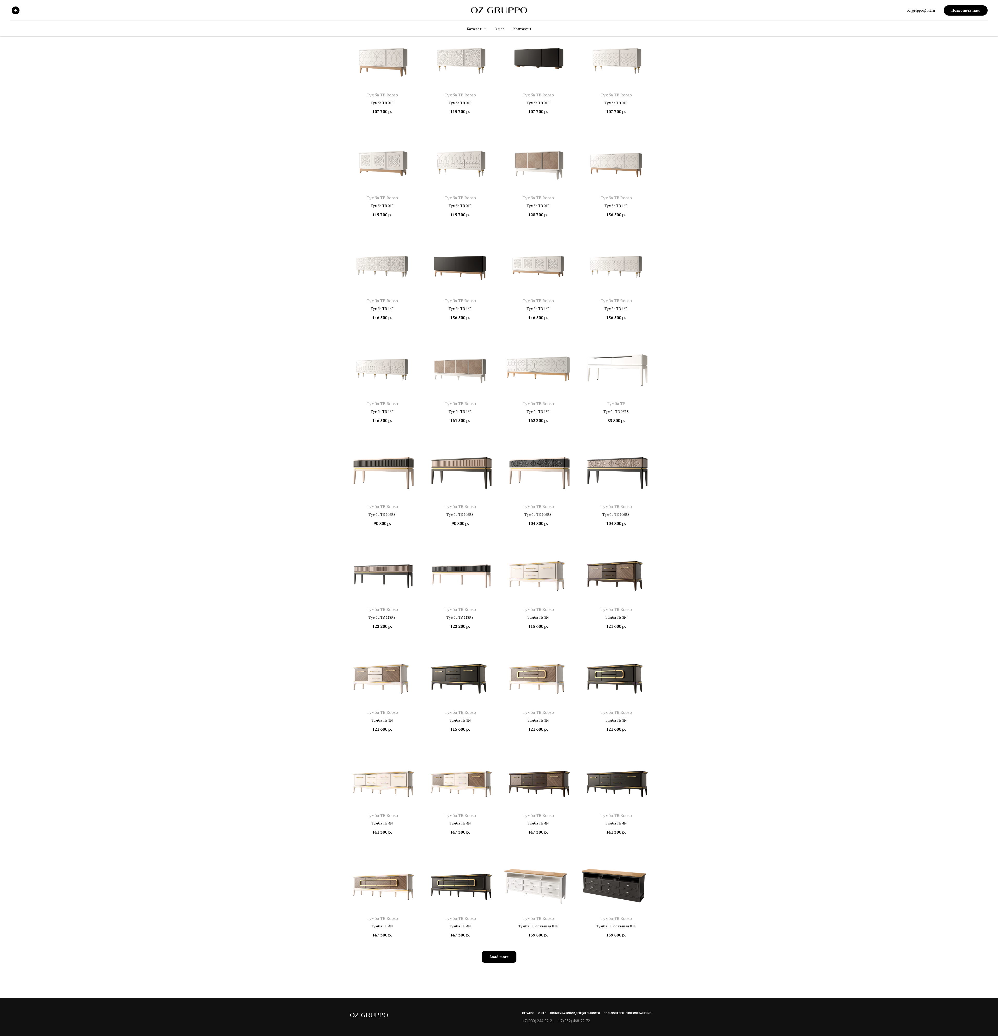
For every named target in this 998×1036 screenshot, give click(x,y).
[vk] (15, 10)
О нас (500, 28)
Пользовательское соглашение (627, 1013)
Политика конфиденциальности (575, 1013)
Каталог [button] (475, 28)
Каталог (528, 1013)
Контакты (522, 28)
